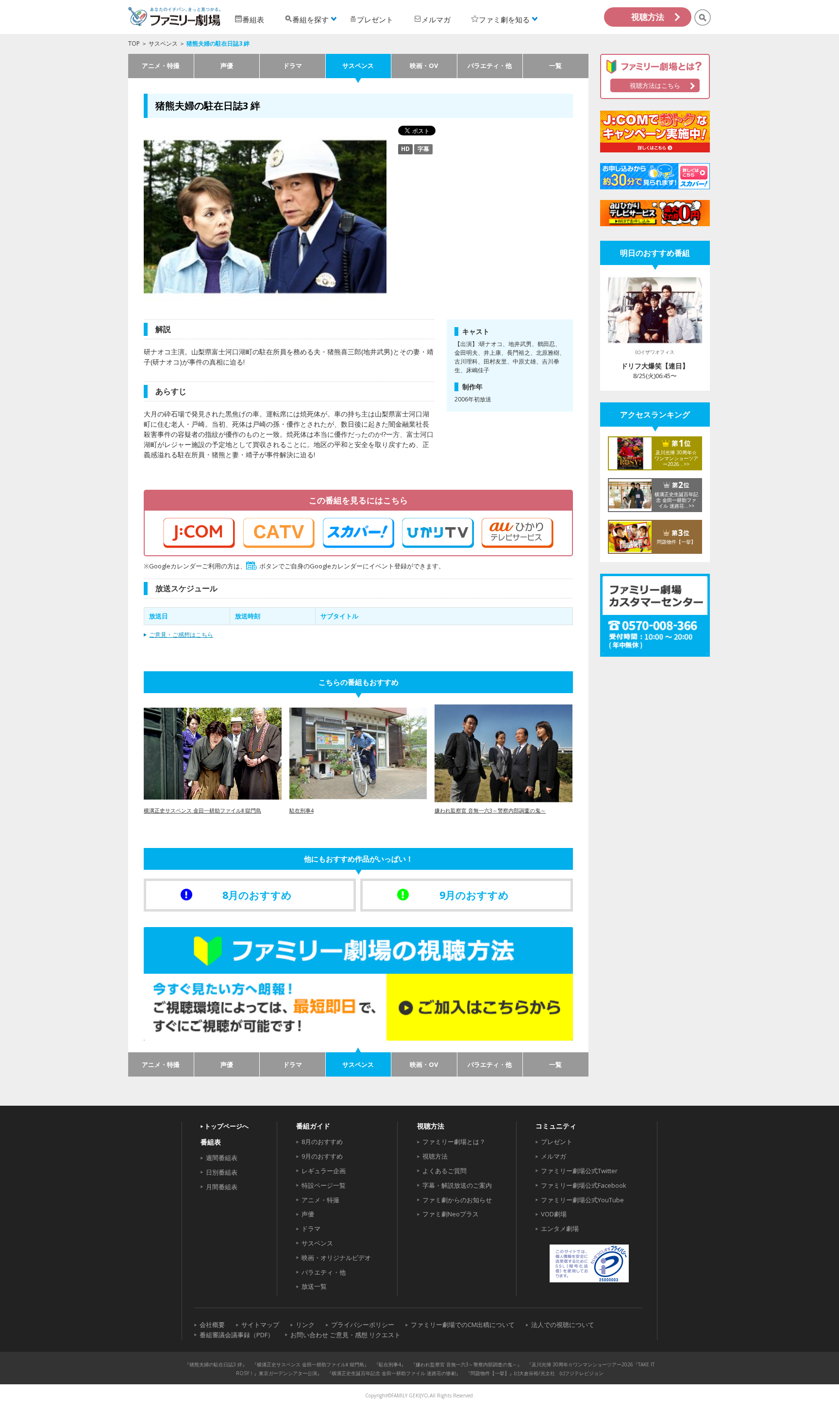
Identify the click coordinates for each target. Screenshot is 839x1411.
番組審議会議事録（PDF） (237, 1334)
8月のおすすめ (322, 1141)
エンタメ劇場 (560, 1228)
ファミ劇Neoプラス (450, 1214)
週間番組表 (221, 1157)
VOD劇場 (554, 1214)
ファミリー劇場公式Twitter (579, 1170)
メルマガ (553, 1156)
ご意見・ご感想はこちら (181, 635)
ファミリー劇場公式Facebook (583, 1185)
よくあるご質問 (444, 1170)
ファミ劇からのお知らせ (457, 1199)
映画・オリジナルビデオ (336, 1257)
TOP (134, 43)
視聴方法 (647, 16)
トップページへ (226, 1126)
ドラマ (292, 65)
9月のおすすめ (322, 1156)
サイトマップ (260, 1324)
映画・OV (424, 65)
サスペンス (163, 43)
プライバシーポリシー (362, 1324)
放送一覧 (314, 1286)
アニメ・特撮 (161, 65)
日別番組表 (221, 1172)
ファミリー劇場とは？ (454, 1141)
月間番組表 (221, 1186)
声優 (226, 65)
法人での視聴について (562, 1324)
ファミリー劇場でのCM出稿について (463, 1324)
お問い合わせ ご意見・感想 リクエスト (345, 1334)
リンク (305, 1324)
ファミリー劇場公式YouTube (582, 1199)
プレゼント (556, 1141)
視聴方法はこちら (655, 85)
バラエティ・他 (490, 65)
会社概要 (212, 1324)
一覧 (555, 65)
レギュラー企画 (324, 1170)
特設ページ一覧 (324, 1185)
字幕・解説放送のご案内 (457, 1185)
